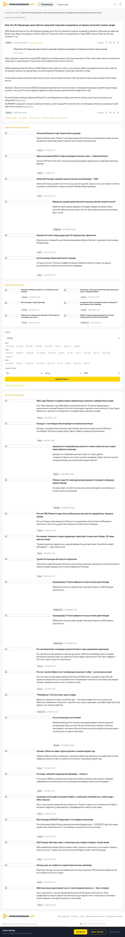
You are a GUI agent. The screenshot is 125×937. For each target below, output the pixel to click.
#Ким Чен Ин (34, 118)
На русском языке (35, 43)
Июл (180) (19, 346)
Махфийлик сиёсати (115, 916)
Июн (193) (29, 346)
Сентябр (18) (40, 363)
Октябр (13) (30, 353)
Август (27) (51, 363)
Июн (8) (70, 353)
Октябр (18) (29, 363)
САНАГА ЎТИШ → (62, 379)
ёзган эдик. (21, 100)
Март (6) (58, 346)
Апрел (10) (87, 353)
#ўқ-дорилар (62, 118)
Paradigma (9, 13)
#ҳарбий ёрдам (11, 118)
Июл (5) (60, 363)
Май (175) (39, 346)
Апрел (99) (48, 346)
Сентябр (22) (41, 353)
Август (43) (52, 353)
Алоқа (82, 916)
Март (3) (96, 353)
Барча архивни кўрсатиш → (15, 385)
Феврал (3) (67, 346)
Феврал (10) (106, 353)
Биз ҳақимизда (63, 916)
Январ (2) (9, 357)
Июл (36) (61, 353)
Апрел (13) (77, 363)
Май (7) (78, 353)
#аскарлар (23, 118)
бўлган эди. (28, 106)
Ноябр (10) (19, 353)
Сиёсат (17, 13)
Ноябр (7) (19, 363)
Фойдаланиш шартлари (96, 916)
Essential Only (114, 932)
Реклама (74, 916)
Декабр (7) (9, 353)
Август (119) (10, 346)
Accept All (80, 932)
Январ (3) (77, 346)
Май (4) (68, 363)
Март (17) (86, 363)
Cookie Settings (97, 932)
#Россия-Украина (48, 118)
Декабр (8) (9, 363)
